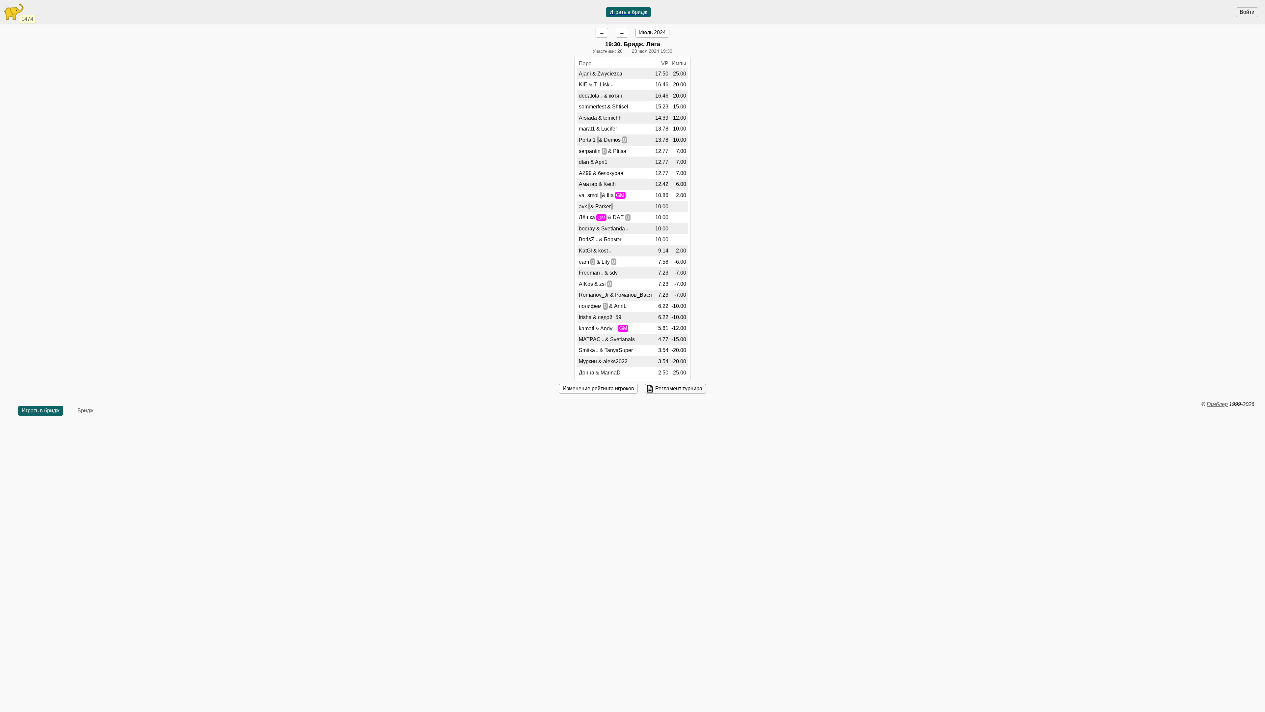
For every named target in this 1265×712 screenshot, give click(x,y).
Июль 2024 (652, 32)
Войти (1247, 12)
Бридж (85, 410)
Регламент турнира (678, 388)
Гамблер (1217, 404)
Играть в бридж (628, 12)
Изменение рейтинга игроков (598, 388)
